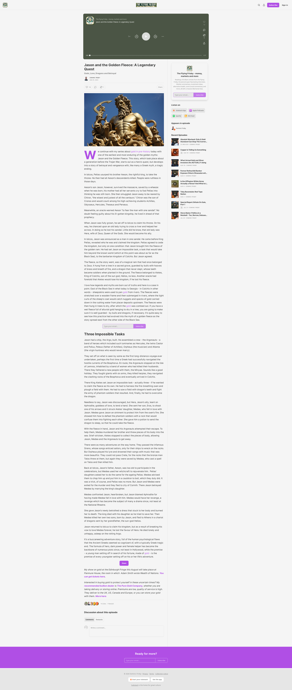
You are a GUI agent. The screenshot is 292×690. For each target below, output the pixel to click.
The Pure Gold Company (129, 586)
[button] (129, 36)
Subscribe (273, 5)
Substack (134, 685)
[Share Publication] (264, 5)
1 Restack (110, 604)
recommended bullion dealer (99, 586)
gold (125, 292)
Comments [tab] (90, 620)
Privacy (145, 674)
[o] (175, 142)
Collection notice (161, 674)
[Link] (81, 334)
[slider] (146, 55)
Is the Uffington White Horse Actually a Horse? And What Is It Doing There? (193, 182)
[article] (189, 141)
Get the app (157, 679)
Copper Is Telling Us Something (193, 150)
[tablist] (94, 619)
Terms (151, 674)
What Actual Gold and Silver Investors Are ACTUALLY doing (193, 161)
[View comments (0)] (204, 30)
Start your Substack (140, 679)
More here (100, 596)
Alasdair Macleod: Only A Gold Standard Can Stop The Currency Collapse (194, 140)
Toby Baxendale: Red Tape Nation (191, 193)
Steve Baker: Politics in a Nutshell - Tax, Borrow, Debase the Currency (193, 214)
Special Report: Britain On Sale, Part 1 (193, 203)
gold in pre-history (140, 151)
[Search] (259, 5)
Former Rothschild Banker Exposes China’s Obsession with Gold (193, 172)
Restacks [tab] (99, 620)
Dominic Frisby (95, 77)
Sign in (285, 5)
